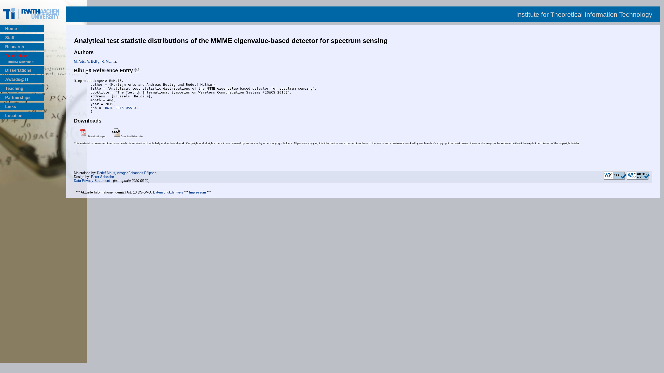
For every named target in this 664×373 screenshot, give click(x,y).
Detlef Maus (106, 173)
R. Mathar (108, 61)
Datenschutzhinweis (168, 192)
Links (10, 106)
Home (11, 28)
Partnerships (18, 97)
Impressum (197, 192)
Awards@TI (16, 79)
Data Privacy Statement (92, 181)
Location (14, 115)
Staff (9, 37)
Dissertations (18, 70)
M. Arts (79, 61)
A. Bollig (93, 61)
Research (14, 47)
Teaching (14, 88)
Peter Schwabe (102, 177)
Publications (17, 56)
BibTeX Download (20, 62)
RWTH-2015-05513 (119, 108)
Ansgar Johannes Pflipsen (136, 173)
